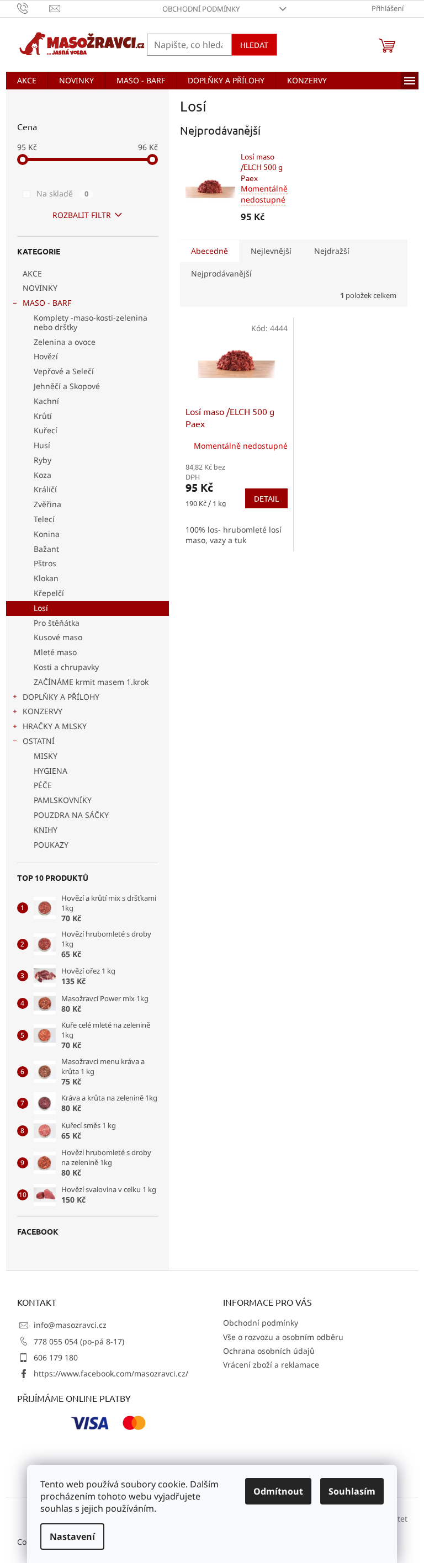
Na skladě (62, 193)
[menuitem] (26, 80)
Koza (42, 475)
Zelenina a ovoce (65, 342)
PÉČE (43, 785)
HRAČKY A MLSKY (55, 726)
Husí (42, 445)
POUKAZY (51, 844)
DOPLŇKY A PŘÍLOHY (61, 697)
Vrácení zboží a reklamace (271, 1364)
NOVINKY (40, 288)
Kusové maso (58, 637)
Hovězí (46, 356)
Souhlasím (351, 1491)
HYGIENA (50, 770)
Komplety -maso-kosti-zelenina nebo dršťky (90, 322)
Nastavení (72, 1536)
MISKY (45, 756)
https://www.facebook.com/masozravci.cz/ (111, 1373)
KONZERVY (42, 711)
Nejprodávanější (221, 273)
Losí (41, 608)
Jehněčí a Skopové (67, 386)
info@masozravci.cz (70, 1325)
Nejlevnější (271, 251)
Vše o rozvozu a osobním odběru (283, 1337)
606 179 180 (56, 1357)
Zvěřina (47, 504)
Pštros (45, 563)
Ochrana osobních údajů (269, 1351)
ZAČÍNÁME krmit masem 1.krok (91, 682)
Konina (47, 534)
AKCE (32, 273)
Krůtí (43, 416)
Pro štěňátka (57, 623)
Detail (266, 498)
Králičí (45, 489)
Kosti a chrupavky (66, 667)
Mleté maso (55, 652)
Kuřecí (45, 430)
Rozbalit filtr (81, 215)
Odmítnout (278, 1491)
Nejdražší (331, 251)
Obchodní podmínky (201, 9)
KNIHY (45, 830)
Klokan (46, 578)
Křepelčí (49, 593)
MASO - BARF (47, 302)
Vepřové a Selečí (64, 371)
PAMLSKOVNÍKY (63, 800)
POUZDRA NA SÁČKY (71, 815)
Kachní (46, 401)
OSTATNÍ (39, 741)
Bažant (46, 549)
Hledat (254, 45)
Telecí (44, 519)
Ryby (42, 460)
